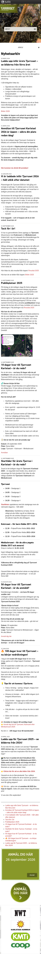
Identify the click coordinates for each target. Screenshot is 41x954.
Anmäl (32, 875)
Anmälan (4, 452)
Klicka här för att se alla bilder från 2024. (19, 771)
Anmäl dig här (6, 636)
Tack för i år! (8, 228)
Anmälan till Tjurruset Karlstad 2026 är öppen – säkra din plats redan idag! (18, 132)
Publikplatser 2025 (11, 283)
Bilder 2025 (29, 275)
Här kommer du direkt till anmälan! (14, 168)
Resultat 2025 (33, 270)
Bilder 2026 (5, 111)
